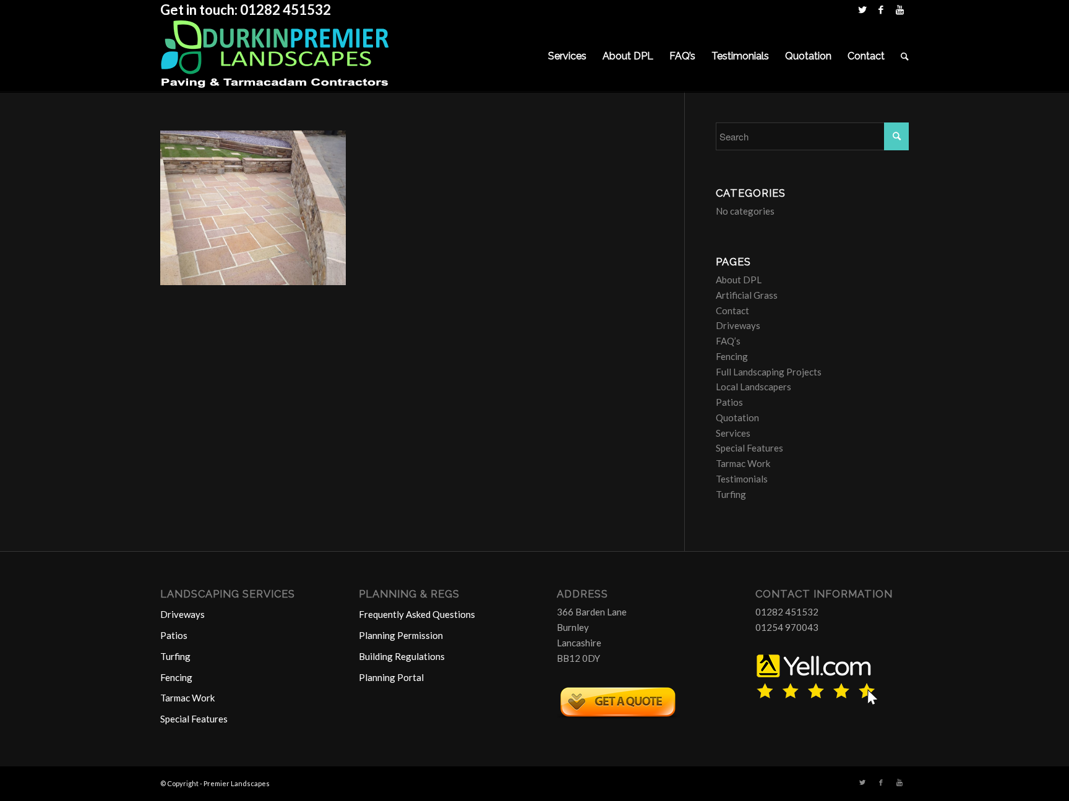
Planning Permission (401, 635)
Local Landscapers (753, 386)
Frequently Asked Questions (417, 614)
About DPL (739, 279)
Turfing (731, 494)
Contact (732, 310)
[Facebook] (881, 9)
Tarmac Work (743, 463)
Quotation (737, 417)
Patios (729, 402)
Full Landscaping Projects (769, 371)
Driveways (738, 325)
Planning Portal (391, 677)
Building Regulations (402, 656)
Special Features (749, 447)
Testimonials (742, 478)
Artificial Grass (747, 295)
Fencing (732, 356)
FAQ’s (728, 340)
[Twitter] (862, 9)
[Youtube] (899, 9)
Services (733, 433)
